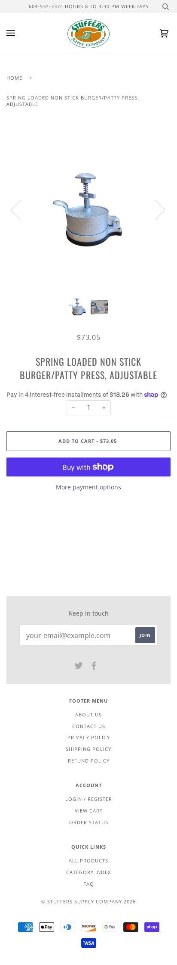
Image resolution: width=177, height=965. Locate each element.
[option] (88, 209)
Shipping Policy (88, 749)
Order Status (88, 822)
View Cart (89, 810)
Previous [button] (21, 209)
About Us (88, 714)
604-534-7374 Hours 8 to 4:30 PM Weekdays (89, 6)
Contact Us (88, 726)
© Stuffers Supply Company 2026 (88, 901)
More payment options (88, 487)
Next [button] (155, 209)
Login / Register (88, 799)
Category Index (88, 872)
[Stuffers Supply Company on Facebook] (93, 667)
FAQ (88, 884)
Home (14, 78)
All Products (88, 860)
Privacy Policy (88, 737)
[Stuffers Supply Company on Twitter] (78, 667)
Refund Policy (89, 760)
